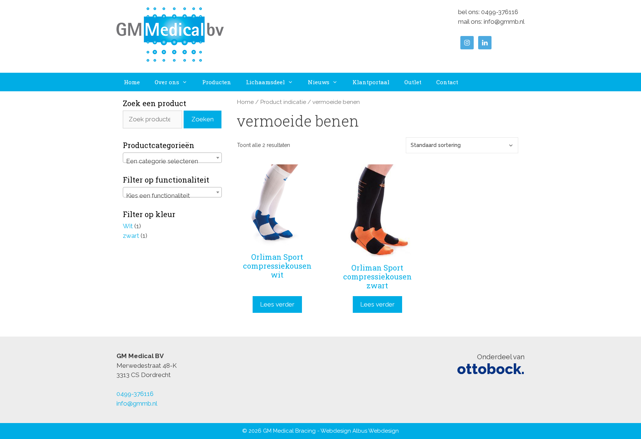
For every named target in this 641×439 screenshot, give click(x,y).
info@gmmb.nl (504, 21)
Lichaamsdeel (265, 82)
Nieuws (318, 82)
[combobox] (172, 158)
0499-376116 (499, 12)
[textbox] (172, 161)
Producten (216, 82)
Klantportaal (370, 82)
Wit (128, 226)
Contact (447, 82)
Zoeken (202, 119)
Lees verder (277, 304)
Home (132, 82)
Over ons (167, 82)
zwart (131, 235)
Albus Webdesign (375, 430)
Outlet (412, 82)
